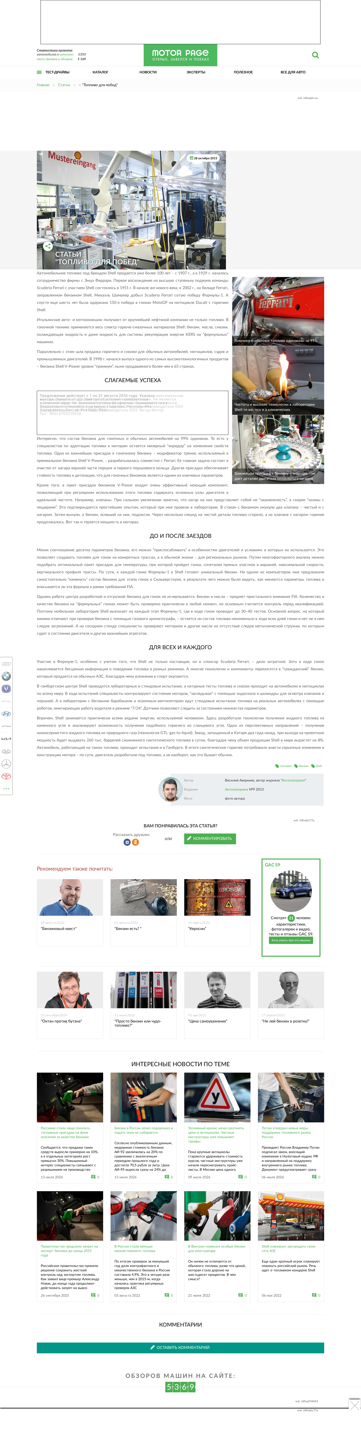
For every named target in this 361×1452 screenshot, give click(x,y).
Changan (5, 689)
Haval (5, 701)
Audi (5, 664)
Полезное (243, 72)
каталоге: (66, 54)
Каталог (101, 72)
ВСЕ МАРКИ (6, 787)
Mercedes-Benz (5, 764)
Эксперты (196, 72)
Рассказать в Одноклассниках (135, 842)
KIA (5, 739)
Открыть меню (39, 78)
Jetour (5, 726)
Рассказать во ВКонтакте (127, 842)
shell (319, 766)
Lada (5, 751)
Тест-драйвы (57, 72)
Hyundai (5, 714)
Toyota (5, 776)
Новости (148, 72)
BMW (5, 676)
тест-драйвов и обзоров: (55, 59)
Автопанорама (293, 780)
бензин (303, 766)
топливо (286, 766)
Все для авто (293, 72)
